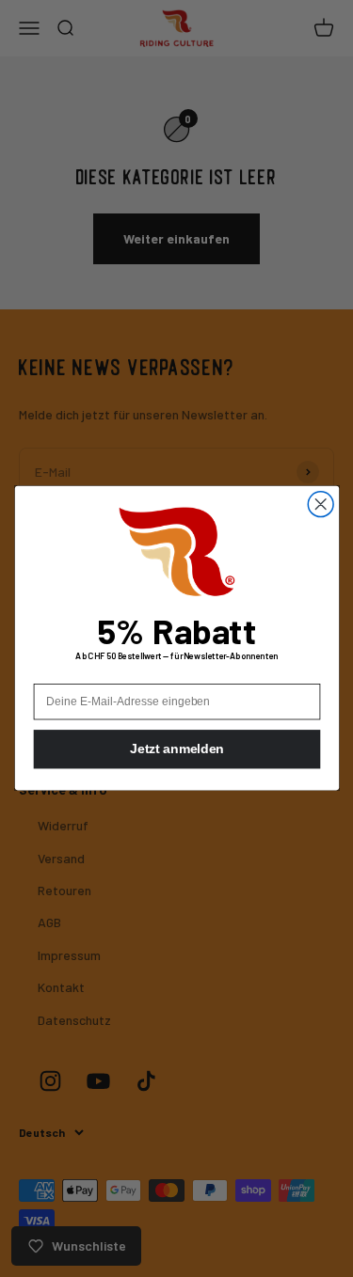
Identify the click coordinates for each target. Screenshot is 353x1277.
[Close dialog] (320, 504)
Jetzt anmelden (176, 750)
